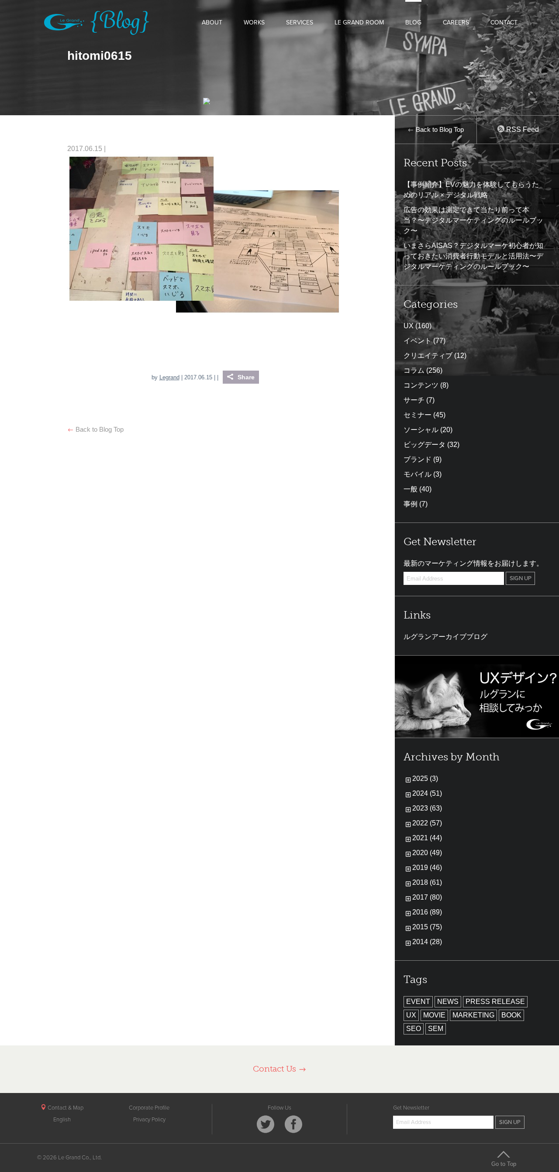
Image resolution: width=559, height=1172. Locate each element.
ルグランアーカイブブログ (445, 636)
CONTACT (504, 22)
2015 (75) (427, 927)
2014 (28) (427, 941)
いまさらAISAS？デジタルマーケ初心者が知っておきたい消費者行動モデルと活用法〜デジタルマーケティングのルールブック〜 (473, 256)
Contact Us (275, 1069)
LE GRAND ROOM (359, 22)
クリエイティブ (428, 355)
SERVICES (299, 22)
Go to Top (503, 1164)
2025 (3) (425, 778)
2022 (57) (427, 823)
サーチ (414, 400)
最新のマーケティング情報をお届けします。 (473, 563)
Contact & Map (64, 1107)
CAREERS (456, 22)
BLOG (413, 22)
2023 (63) (427, 808)
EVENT (418, 1001)
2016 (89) (427, 912)
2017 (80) (427, 897)
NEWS (448, 1001)
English (62, 1119)
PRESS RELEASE (495, 1001)
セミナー (417, 415)
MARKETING (473, 1015)
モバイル (417, 474)
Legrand (169, 377)
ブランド (417, 459)
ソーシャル (421, 429)
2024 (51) (427, 793)
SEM (435, 1028)
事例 (411, 504)
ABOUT (212, 22)
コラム (414, 370)
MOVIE (434, 1015)
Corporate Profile (149, 1107)
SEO (413, 1028)
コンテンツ (421, 385)
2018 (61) (427, 882)
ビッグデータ (424, 444)
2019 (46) (427, 867)
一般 (411, 489)
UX (409, 326)
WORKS (254, 22)
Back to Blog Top (99, 429)
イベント (417, 340)
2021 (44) (427, 838)
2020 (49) (427, 852)
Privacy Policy (149, 1119)
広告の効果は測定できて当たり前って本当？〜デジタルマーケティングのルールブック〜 (473, 220)
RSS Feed (521, 129)
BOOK (511, 1015)
